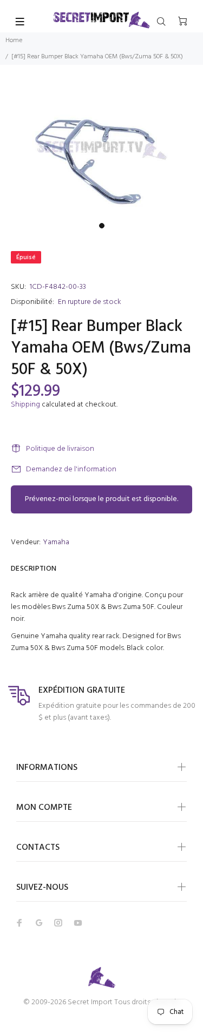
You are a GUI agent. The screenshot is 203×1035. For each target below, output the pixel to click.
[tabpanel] (101, 150)
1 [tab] (101, 225)
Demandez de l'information (71, 469)
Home (13, 40)
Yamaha (56, 542)
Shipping (25, 404)
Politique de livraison (60, 449)
